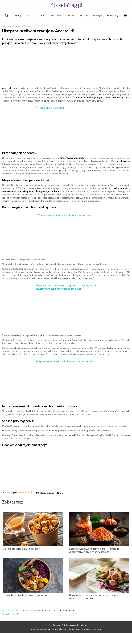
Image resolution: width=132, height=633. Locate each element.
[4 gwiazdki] (28, 492)
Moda (29, 15)
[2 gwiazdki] (23, 492)
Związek (70, 15)
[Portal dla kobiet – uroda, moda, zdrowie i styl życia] (66, 5)
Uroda (41, 15)
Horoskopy (112, 15)
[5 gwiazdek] (31, 492)
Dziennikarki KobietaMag (11, 26)
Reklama (56, 625)
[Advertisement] (66, 65)
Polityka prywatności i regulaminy (74, 625)
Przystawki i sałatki (32, 610)
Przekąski (15, 614)
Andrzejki (6, 614)
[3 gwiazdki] (25, 492)
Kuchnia (84, 15)
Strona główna (8, 610)
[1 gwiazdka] (20, 492)
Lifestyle (97, 15)
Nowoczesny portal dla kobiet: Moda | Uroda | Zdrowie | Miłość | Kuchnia (60, 629)
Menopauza (55, 15)
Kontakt (48, 625)
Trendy (17, 15)
